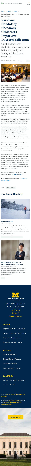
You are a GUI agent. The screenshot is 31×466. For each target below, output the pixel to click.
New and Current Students (12, 359)
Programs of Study (9, 328)
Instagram (21, 380)
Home (2, 11)
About (9, 11)
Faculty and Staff (8, 368)
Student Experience (9, 342)
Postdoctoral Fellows (10, 363)
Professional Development (12, 338)
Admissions (21, 328)
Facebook (13, 380)
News (15, 11)
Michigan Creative (14, 400)
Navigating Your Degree (18, 333)
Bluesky (5, 380)
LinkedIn (5, 385)
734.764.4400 (15, 310)
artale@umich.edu (17, 174)
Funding (5, 333)
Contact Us (15, 313)
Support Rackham (16, 316)
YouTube (13, 385)
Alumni (18, 368)
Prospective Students (10, 354)
